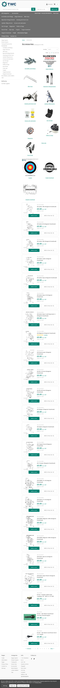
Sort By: (45, 49)
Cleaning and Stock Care (22, 19)
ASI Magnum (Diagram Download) (46, 333)
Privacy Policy (5, 36)
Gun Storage (5, 26)
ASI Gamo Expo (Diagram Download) (47, 277)
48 (55, 52)
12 (49, 52)
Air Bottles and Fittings (7, 16)
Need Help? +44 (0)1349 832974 (43, 13)
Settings (5, 685)
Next (51, 648)
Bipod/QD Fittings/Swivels (8, 19)
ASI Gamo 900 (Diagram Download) (46, 241)
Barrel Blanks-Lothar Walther (8, 75)
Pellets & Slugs (20, 26)
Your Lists (55, 13)
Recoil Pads (4, 29)
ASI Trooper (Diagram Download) (46, 463)
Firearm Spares (5, 42)
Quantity (25, 212)
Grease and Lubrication (20, 23)
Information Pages (22, 33)
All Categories (5, 13)
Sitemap (3, 668)
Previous (29, 648)
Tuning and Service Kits (7, 44)
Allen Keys (26, 16)
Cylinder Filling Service (7, 23)
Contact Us (13, 36)
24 (51, 52)
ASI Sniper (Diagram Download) (45, 426)
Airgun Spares (5, 40)
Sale (3, 77)
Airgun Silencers (19, 16)
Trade (14, 33)
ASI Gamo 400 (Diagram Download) (46, 206)
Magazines (12, 26)
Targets (18, 29)
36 (53, 52)
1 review (45, 335)
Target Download (25, 29)
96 (57, 52)
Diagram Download (6, 33)
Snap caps (11, 29)
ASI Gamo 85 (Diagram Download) (46, 224)
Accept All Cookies (23, 685)
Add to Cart (54, 9)
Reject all (12, 685)
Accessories (15, 13)
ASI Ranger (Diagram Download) (46, 409)
